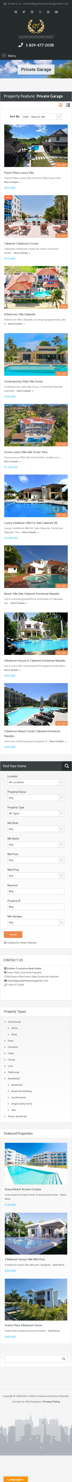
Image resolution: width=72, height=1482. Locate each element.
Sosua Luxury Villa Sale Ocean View (25, 452)
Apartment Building (21, 1091)
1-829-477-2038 (39, 45)
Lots (10, 1066)
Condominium (18, 1097)
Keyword (13, 885)
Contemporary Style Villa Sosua (23, 381)
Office (14, 1028)
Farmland (13, 1047)
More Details (11, 182)
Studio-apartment (17, 1116)
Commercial (14, 1021)
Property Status (17, 791)
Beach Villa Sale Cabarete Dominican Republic (32, 593)
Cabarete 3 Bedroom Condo (21, 243)
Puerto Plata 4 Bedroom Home (23, 1325)
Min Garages (15, 916)
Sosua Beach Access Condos (23, 1189)
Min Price (13, 854)
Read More (58, 1264)
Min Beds (13, 823)
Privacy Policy (51, 1401)
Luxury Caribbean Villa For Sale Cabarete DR (30, 523)
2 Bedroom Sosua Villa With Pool (25, 1259)
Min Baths (13, 838)
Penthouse (13, 1072)
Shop (14, 1034)
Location (13, 776)
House (11, 1059)
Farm (10, 1040)
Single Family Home (21, 1103)
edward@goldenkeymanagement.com (46, 3)
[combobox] (42, 117)
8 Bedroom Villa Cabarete (19, 314)
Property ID (14, 900)
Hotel (11, 1053)
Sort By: (15, 116)
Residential (14, 1078)
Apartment (17, 1084)
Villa (13, 1110)
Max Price (13, 869)
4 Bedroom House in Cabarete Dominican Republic (35, 660)
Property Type (16, 807)
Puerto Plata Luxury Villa (19, 172)
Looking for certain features (21, 942)
